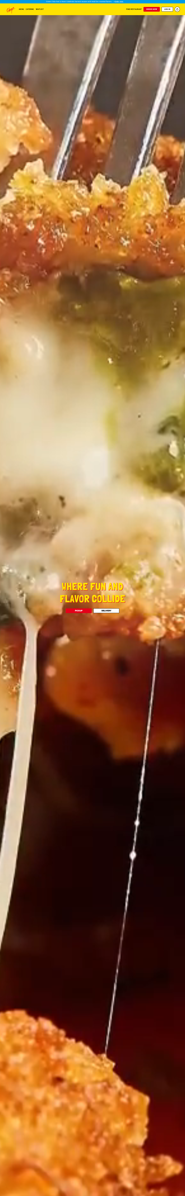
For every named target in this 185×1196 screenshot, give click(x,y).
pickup (79, 611)
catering (30, 9)
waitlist (40, 9)
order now (151, 9)
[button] (177, 9)
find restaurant (134, 9)
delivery (106, 611)
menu (21, 9)
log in (167, 9)
